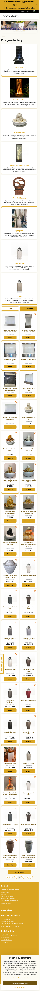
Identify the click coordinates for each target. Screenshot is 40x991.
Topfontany (10, 16)
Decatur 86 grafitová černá (10, 639)
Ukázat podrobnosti (20, 987)
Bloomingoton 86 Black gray (10, 607)
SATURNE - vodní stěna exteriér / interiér (10, 576)
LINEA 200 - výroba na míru (28, 389)
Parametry (30, 308)
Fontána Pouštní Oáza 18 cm (10, 449)
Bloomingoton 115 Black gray (10, 825)
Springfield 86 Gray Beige (28, 733)
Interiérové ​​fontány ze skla (19, 165)
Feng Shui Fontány (19, 198)
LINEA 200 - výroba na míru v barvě (10, 418)
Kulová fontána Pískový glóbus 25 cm (28, 512)
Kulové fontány (19, 133)
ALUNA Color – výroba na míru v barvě (10, 389)
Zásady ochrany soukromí (20, 978)
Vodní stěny (19, 67)
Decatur (19, 296)
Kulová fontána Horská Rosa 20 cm (10, 481)
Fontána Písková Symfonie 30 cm (10, 512)
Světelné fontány (19, 100)
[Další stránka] (31, 877)
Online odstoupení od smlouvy (10, 926)
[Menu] (36, 16)
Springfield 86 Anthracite (10, 701)
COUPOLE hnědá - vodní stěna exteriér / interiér (10, 856)
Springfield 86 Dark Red (28, 701)
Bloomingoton (19, 263)
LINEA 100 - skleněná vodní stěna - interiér (28, 331)
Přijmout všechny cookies (20, 983)
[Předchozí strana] (7, 877)
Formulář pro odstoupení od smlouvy (12, 923)
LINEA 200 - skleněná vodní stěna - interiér (10, 331)
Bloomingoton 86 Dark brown (28, 607)
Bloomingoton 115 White (28, 793)
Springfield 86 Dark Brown (28, 670)
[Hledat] (27, 16)
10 (27, 877)
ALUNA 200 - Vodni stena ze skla (10, 360)
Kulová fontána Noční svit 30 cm (10, 543)
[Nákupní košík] (31, 16)
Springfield (19, 231)
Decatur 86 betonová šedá (28, 639)
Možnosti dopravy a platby (9, 935)
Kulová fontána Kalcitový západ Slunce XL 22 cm (28, 544)
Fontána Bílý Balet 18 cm (28, 418)
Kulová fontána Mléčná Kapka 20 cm (28, 449)
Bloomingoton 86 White (28, 575)
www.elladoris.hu (6, 943)
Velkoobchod (5, 937)
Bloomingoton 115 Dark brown (28, 825)
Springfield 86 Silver (10, 763)
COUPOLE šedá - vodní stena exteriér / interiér (28, 856)
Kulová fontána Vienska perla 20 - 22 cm (28, 481)
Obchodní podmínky (7, 919)
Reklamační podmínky (7, 921)
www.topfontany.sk (6, 940)
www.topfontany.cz (6, 903)
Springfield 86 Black (10, 732)
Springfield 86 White (10, 669)
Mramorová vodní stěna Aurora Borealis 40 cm (10, 793)
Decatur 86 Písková (28, 763)
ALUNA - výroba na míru (28, 359)
